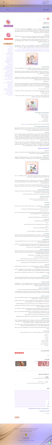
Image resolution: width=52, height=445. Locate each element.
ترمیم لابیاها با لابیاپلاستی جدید (8, 60)
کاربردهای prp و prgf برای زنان (8, 53)
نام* (48, 401)
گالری (24, 5)
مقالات (18, 5)
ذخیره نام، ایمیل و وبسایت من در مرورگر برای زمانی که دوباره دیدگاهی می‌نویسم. (38, 408)
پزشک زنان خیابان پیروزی (9, 71)
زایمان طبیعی (44, 18)
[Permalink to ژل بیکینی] (32, 361)
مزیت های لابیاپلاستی (9, 86)
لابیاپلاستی (44, 5)
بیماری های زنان (36, 5)
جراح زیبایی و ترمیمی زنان (9, 65)
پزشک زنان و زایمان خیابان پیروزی (8, 69)
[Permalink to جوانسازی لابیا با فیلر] (43, 364)
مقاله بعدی (48, 355)
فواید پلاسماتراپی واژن (9, 54)
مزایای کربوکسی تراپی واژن (8, 74)
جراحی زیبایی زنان (27, 5)
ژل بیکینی (36, 363)
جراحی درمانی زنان (32, 5)
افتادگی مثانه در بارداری (9, 92)
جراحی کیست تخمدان (9, 91)
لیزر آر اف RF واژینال (9, 63)
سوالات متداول (21, 5)
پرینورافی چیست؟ (10, 52)
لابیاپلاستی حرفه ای (10, 49)
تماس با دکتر (12, 5)
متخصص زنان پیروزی (9, 70)
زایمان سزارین (25, 124)
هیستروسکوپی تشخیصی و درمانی (8, 76)
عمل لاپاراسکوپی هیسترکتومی (8, 75)
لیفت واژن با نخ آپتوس (9, 59)
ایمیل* (48, 403)
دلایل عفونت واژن (10, 85)
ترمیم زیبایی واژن (10, 87)
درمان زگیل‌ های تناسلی (9, 58)
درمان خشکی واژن (10, 64)
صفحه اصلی (47, 5)
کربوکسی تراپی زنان (9, 81)
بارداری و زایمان (40, 5)
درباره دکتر (15, 5)
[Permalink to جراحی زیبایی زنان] (20, 364)
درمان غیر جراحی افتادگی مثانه (8, 93)
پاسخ (15, 384)
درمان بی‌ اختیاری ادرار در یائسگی (8, 82)
